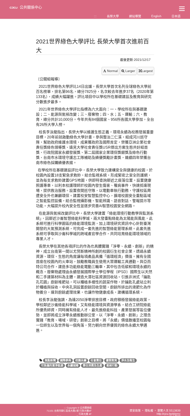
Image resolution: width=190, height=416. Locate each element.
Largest (147, 71)
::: (95, 16)
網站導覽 (135, 16)
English (156, 16)
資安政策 (135, 410)
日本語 (175, 16)
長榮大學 (113, 16)
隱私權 (149, 410)
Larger (129, 71)
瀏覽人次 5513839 (168, 410)
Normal (112, 71)
